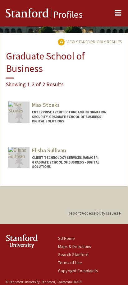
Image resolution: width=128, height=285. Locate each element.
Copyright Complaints (78, 270)
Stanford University (32, 241)
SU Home (66, 238)
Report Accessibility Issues (93, 213)
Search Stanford (73, 254)
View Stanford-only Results (94, 42)
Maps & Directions (74, 246)
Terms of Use (70, 262)
